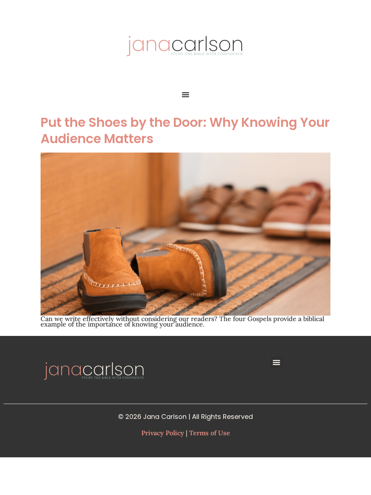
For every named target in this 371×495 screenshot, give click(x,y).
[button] (186, 94)
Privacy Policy (162, 433)
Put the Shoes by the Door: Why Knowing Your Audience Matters (185, 130)
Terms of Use (209, 433)
